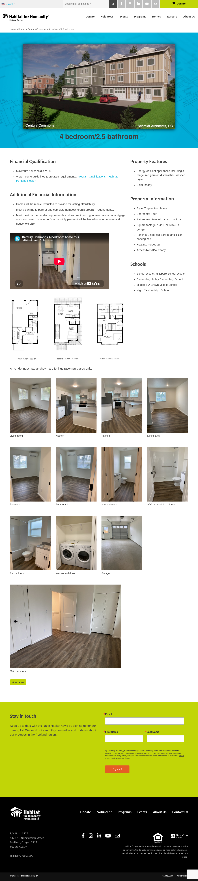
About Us (189, 16)
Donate (181, 3)
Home (13, 29)
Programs (140, 16)
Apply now (18, 682)
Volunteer (107, 16)
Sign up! (117, 769)
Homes (156, 16)
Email (108, 714)
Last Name (153, 732)
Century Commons (37, 29)
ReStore (172, 16)
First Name (111, 732)
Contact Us (180, 812)
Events (124, 16)
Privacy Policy (182, 876)
